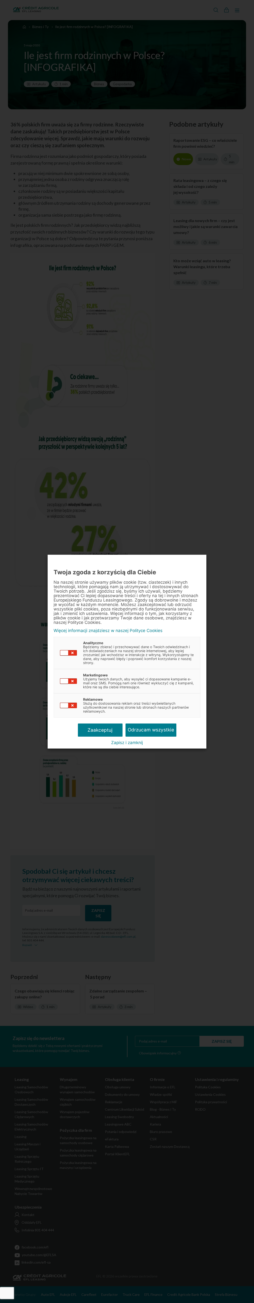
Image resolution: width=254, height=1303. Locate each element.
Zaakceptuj (100, 730)
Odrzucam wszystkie (151, 730)
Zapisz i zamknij (127, 743)
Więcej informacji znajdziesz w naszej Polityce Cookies (108, 631)
